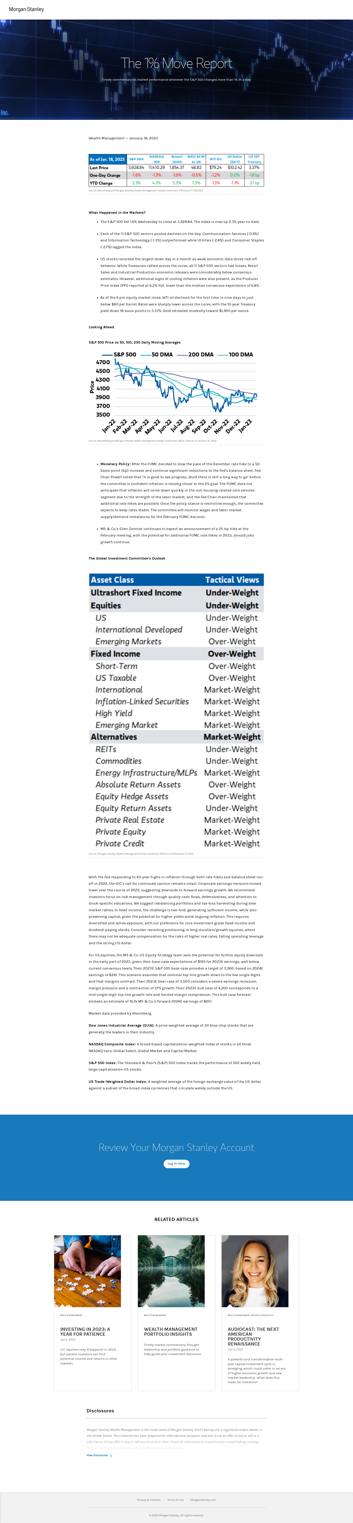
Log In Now (176, 1163)
